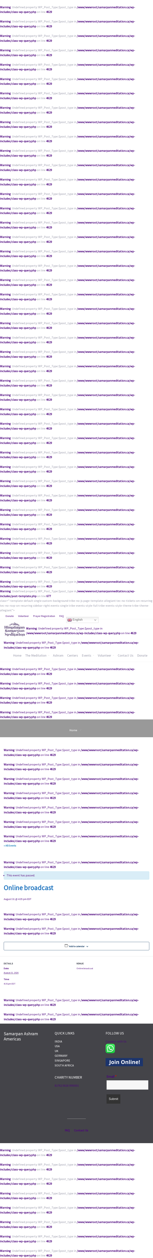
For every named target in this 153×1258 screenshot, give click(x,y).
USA (57, 1046)
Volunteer (104, 655)
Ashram (58, 655)
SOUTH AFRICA (64, 1065)
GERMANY (61, 1055)
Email (112, 1076)
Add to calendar (77, 946)
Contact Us (125, 655)
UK (56, 1051)
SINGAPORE (62, 1060)
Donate (142, 655)
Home (17, 655)
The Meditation (35, 655)
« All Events (10, 845)
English (77, 619)
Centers (72, 655)
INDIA (58, 1041)
